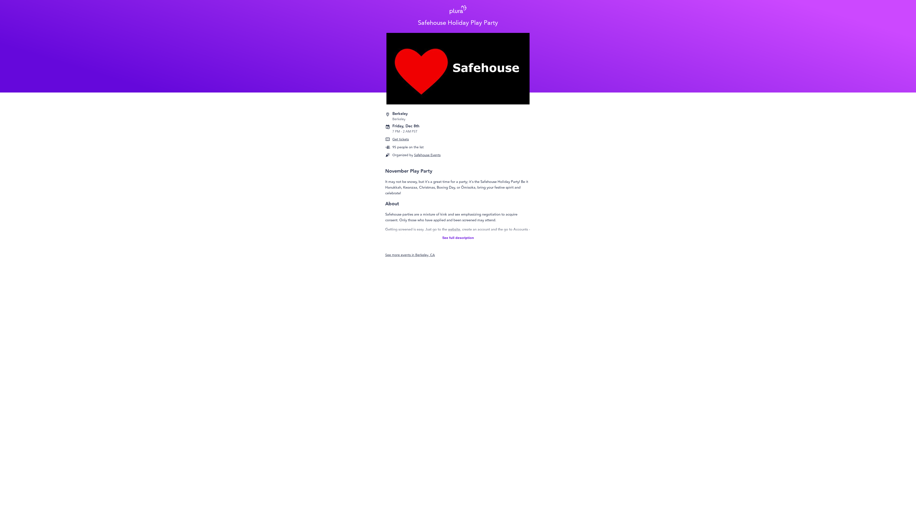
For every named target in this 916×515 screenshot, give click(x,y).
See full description (458, 238)
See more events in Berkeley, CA (410, 255)
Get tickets (400, 139)
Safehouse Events (427, 155)
